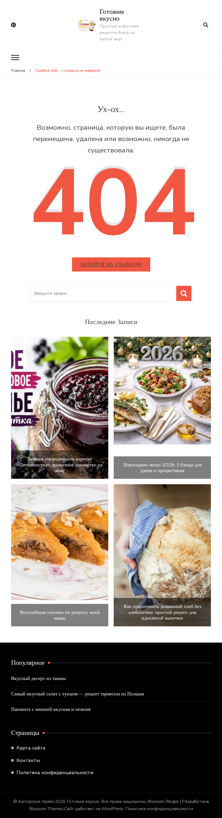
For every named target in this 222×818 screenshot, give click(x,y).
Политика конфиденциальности (55, 772)
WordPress (112, 809)
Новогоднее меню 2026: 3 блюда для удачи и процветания (162, 467)
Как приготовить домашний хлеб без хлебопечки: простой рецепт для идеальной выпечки (162, 612)
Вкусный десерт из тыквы (38, 678)
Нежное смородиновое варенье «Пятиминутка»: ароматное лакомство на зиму (60, 464)
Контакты (28, 760)
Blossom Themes (46, 809)
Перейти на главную (111, 264)
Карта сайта (31, 748)
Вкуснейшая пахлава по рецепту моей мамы (60, 615)
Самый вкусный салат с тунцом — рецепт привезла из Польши (77, 694)
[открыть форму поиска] (206, 25)
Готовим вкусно (112, 14)
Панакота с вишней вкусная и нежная (50, 709)
